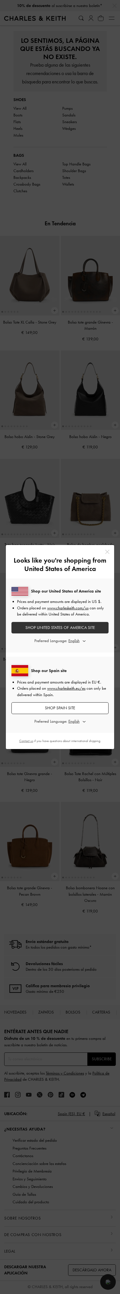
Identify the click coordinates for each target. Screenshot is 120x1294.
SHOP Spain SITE (60, 707)
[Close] (107, 552)
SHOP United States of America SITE (60, 627)
